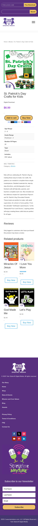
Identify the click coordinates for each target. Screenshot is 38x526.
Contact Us (6, 427)
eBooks (11, 42)
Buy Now (26, 118)
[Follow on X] (19, 434)
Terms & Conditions (9, 418)
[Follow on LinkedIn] (24, 439)
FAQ (3, 422)
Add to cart (12, 118)
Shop (4, 391)
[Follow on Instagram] (24, 434)
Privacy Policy (7, 414)
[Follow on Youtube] (14, 439)
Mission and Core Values (10, 399)
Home (5, 42)
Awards (4, 407)
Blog (3, 403)
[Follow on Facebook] (14, 434)
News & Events (7, 395)
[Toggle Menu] (33, 22)
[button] (31, 53)
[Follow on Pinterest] (19, 439)
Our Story (5, 382)
